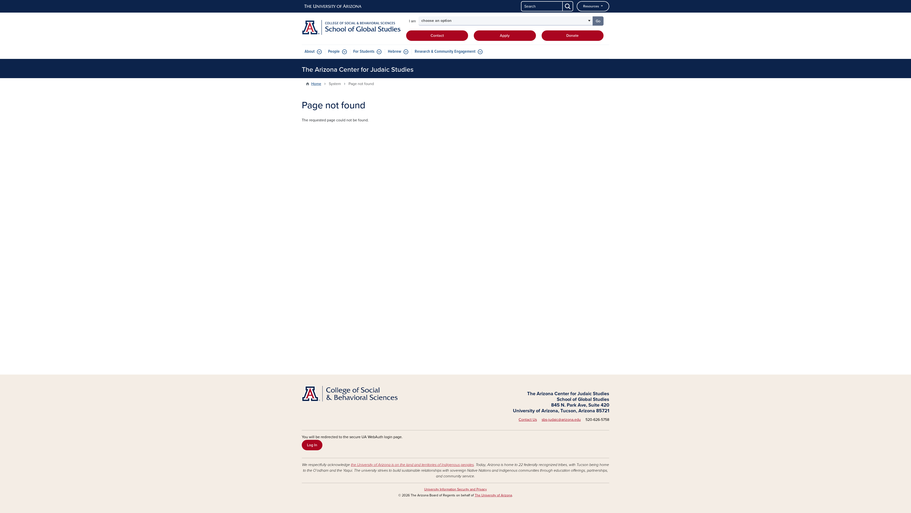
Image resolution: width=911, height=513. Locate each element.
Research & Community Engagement (445, 51)
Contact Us (528, 419)
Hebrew (394, 51)
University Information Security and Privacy (455, 489)
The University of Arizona (493, 495)
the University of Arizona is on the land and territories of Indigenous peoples (412, 464)
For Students (363, 51)
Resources (591, 6)
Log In (312, 445)
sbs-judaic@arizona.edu (561, 419)
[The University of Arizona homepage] (333, 6)
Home (316, 83)
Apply (505, 35)
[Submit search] (568, 6)
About (310, 51)
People (334, 51)
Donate (572, 35)
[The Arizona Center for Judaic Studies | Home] (351, 27)
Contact (437, 35)
